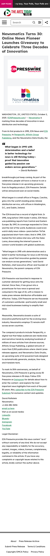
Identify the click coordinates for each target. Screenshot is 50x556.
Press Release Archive (29, 541)
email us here (8, 408)
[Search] (34, 22)
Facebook (7, 425)
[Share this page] (46, 22)
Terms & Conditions (36, 546)
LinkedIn (6, 415)
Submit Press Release (15, 546)
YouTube (6, 428)
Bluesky (5, 418)
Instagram (19, 379)
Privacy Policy (37, 552)
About (13, 541)
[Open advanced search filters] (40, 22)
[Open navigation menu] (4, 22)
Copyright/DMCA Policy (17, 552)
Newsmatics (34, 118)
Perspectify (19, 134)
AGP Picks (6, 4)
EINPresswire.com (16, 118)
